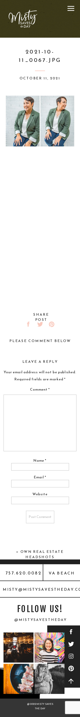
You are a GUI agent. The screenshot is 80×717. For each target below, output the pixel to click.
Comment (40, 389)
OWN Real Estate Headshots (42, 554)
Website (39, 494)
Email (40, 477)
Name (40, 460)
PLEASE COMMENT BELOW (40, 341)
